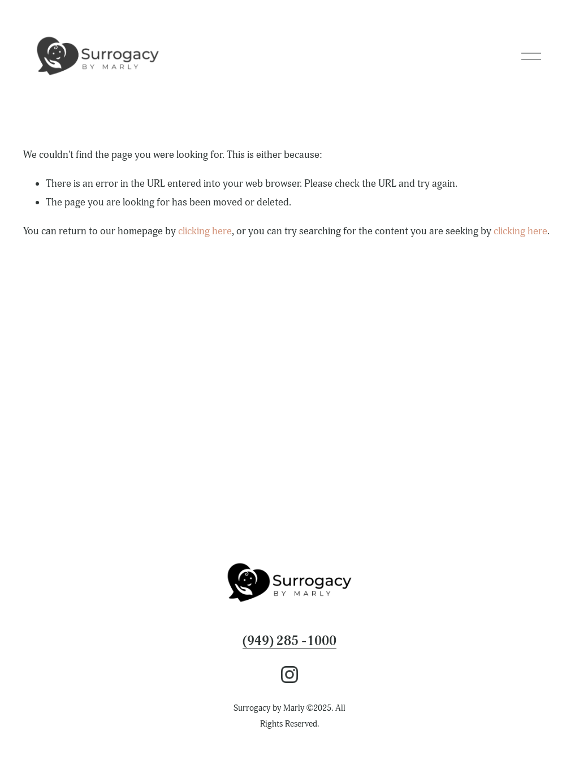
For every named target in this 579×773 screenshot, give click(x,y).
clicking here (205, 231)
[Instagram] (289, 674)
